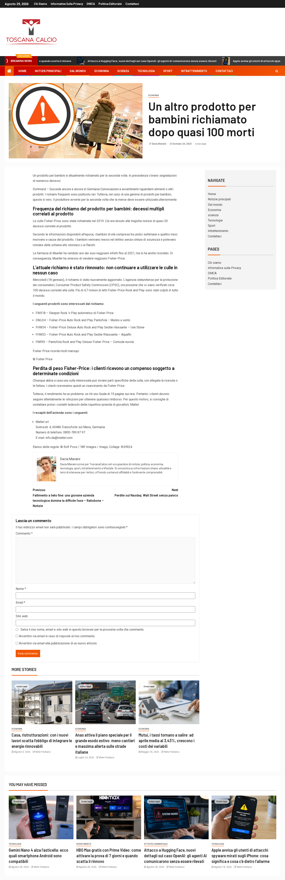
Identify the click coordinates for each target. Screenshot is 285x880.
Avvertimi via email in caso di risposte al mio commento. (57, 636)
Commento (24, 533)
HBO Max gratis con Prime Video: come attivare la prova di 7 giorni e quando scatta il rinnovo (108, 855)
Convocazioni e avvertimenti (119, 189)
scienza (123, 71)
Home (22, 71)
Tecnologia (146, 71)
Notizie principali (48, 71)
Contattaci (132, 3)
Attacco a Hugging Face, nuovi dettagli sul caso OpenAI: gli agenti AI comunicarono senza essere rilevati (124, 60)
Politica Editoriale (110, 3)
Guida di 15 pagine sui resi (117, 394)
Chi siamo (40, 3)
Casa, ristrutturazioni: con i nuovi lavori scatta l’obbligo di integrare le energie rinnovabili (42, 740)
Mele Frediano (43, 752)
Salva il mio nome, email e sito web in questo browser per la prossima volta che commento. (82, 629)
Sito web (22, 616)
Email (20, 602)
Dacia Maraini (159, 143)
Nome (21, 589)
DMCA (91, 3)
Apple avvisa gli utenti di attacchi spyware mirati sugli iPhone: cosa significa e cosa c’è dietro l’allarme (240, 855)
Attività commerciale (156, 844)
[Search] (276, 71)
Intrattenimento (194, 71)
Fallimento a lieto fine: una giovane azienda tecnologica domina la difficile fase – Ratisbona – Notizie (68, 498)
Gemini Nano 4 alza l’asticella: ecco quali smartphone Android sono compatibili (38, 855)
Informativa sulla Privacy (67, 3)
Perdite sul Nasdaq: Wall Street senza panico (146, 492)
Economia (101, 71)
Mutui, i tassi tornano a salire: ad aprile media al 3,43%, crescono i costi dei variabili (166, 740)
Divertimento (83, 844)
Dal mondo (78, 71)
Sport (168, 71)
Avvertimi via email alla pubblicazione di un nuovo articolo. (58, 643)
